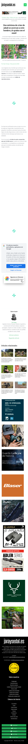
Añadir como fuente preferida (16, 266)
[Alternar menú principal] (25, 4)
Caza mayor (14, 707)
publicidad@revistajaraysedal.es (17, 657)
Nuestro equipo (14, 685)
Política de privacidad (14, 690)
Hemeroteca (14, 718)
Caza (14, 705)
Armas (14, 714)
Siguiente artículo (14, 338)
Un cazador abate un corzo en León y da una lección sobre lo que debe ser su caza (20, 359)
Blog (8, 17)
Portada (4, 17)
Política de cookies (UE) (14, 696)
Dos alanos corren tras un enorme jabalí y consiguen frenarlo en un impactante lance (20, 391)
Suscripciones (14, 683)
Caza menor (14, 709)
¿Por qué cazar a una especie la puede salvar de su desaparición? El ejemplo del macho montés (20, 375)
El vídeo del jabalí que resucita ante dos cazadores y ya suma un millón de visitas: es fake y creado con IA (7, 391)
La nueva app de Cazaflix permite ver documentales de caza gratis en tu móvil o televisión (6, 376)
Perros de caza (14, 716)
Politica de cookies (14, 692)
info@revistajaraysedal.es (17, 660)
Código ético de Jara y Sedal (14, 687)
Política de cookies (14, 694)
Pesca (14, 711)
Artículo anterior (14, 335)
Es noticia (14, 703)
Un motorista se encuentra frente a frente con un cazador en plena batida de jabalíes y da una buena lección (7, 360)
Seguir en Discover (15, 270)
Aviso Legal (14, 688)
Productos (14, 713)
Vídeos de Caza (14, 17)
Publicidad (14, 681)
